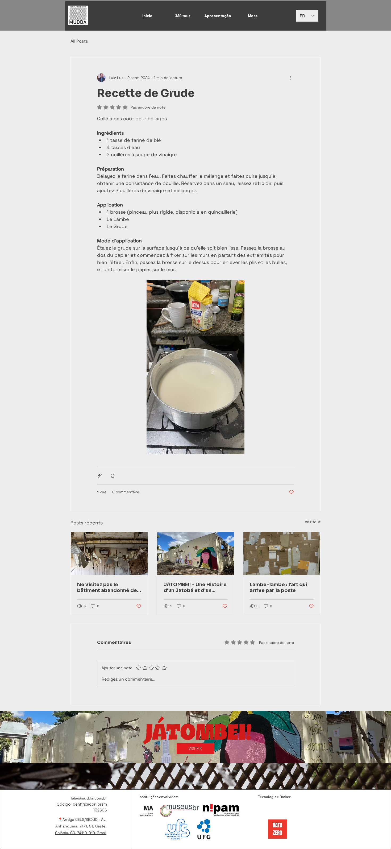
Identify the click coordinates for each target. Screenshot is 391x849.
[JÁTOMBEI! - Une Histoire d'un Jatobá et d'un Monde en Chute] (195, 553)
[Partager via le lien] (99, 475)
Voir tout (313, 521)
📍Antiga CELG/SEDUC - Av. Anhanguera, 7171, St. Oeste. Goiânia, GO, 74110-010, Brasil (80, 826)
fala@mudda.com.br (88, 798)
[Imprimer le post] (112, 475)
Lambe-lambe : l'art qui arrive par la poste (278, 587)
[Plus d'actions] (291, 77)
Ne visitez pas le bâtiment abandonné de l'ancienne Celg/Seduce (107, 587)
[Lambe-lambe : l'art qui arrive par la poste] (281, 553)
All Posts (79, 41)
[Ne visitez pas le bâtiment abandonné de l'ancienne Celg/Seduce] (109, 553)
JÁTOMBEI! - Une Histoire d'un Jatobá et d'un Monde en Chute (195, 587)
